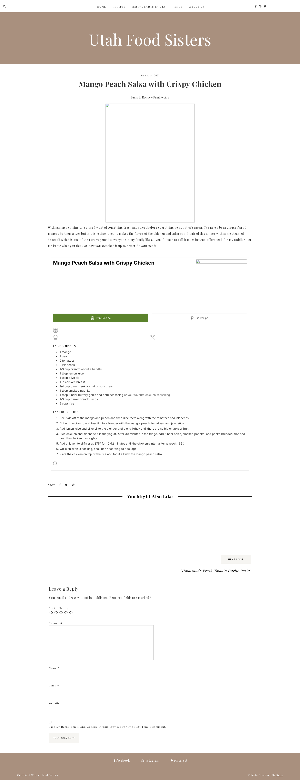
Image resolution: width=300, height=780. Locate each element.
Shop (178, 6)
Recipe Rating (59, 608)
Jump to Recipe (141, 97)
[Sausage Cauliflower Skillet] (175, 509)
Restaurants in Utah (150, 6)
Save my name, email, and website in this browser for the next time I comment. (107, 726)
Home (101, 6)
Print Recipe (161, 97)
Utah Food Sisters (150, 39)
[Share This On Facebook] (60, 485)
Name (54, 667)
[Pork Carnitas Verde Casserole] (226, 509)
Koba (279, 775)
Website (54, 703)
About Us (197, 6)
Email (54, 685)
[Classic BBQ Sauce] (124, 507)
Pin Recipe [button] (201, 318)
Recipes (119, 6)
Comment (57, 623)
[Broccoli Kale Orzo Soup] (73, 507)
